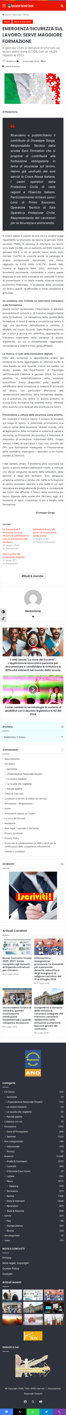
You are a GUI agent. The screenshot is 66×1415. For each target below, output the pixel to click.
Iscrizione (12, 769)
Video (7, 1240)
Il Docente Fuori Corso (18, 1171)
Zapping (13, 1186)
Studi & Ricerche (15, 1210)
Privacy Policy (11, 838)
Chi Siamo (9, 764)
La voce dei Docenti (14, 818)
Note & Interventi (22, 21)
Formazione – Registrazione (18, 803)
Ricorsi (10, 1230)
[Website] (33, 616)
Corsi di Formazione (17, 1131)
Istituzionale (13, 1146)
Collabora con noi (13, 1121)
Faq (9, 1220)
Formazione (10, 1126)
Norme (10, 1196)
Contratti (11, 1166)
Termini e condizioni (14, 851)
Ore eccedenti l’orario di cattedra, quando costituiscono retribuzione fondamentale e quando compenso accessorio (17, 1015)
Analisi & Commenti (17, 1161)
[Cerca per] (62, 6)
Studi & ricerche (33, 576)
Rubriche (17, 14)
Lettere (10, 1176)
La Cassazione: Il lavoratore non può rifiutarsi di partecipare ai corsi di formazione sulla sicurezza (16, 535)
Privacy (11, 1151)
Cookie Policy (10, 1268)
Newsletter (10, 823)
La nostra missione (17, 778)
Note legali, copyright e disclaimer (21, 828)
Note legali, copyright (15, 1263)
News (26, 14)
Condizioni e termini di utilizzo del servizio (25, 798)
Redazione (11, 61)
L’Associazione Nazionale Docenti (24, 774)
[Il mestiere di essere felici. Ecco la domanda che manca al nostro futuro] (12, 1319)
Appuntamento (12, 759)
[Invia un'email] (18, 61)
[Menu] (4, 6)
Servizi (7, 1215)
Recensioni (12, 1206)
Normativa (12, 1191)
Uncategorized (11, 1235)
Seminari (11, 1136)
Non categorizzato (13, 1141)
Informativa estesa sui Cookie (19, 813)
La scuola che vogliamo (19, 783)
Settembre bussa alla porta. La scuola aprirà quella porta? (45, 532)
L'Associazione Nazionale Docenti (24, 1101)
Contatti (7, 1273)
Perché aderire (14, 788)
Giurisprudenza (15, 1225)
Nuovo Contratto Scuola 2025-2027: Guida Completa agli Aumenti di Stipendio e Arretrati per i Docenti (17, 964)
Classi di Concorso (14, 793)
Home (7, 14)
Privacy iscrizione (13, 833)
